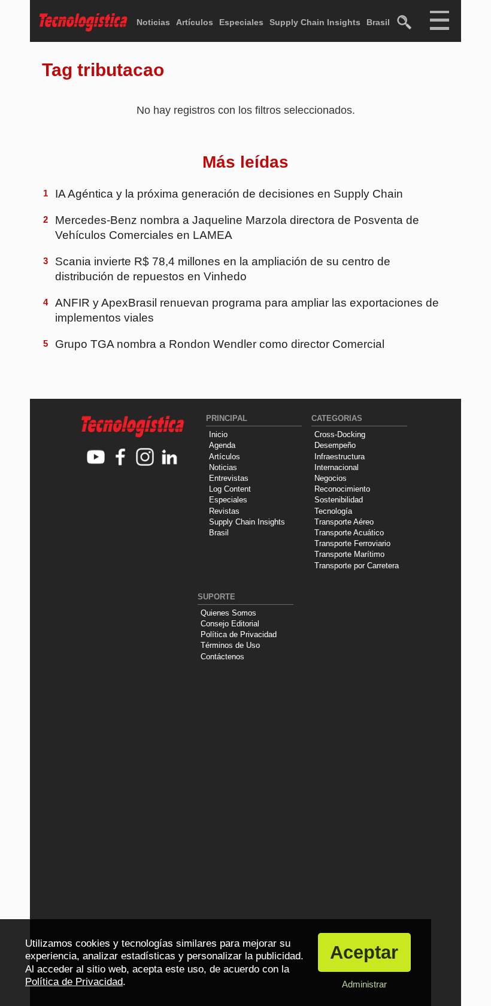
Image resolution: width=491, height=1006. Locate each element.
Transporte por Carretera (356, 565)
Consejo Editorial (230, 623)
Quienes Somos (228, 612)
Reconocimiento (342, 488)
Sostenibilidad (338, 499)
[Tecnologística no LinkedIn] (169, 458)
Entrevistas (228, 478)
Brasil (378, 22)
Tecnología (333, 511)
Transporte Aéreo (344, 521)
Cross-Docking (339, 434)
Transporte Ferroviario (352, 543)
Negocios (330, 478)
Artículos (194, 22)
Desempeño (335, 445)
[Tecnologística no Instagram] (145, 458)
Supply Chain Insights (314, 22)
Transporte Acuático (349, 532)
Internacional (336, 467)
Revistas (224, 511)
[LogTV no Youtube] (96, 458)
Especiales (241, 22)
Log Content (230, 488)
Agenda (222, 445)
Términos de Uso (230, 645)
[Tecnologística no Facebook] (120, 458)
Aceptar (364, 952)
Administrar (364, 984)
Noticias (153, 22)
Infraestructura (339, 456)
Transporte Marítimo (349, 554)
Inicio (218, 434)
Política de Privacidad (239, 634)
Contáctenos (222, 656)
